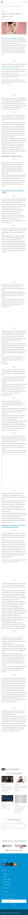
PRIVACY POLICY (7, 879)
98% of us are (14, 533)
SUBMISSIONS (7, 884)
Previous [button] (3, 846)
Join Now (6, 891)
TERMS (5, 876)
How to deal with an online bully (6, 806)
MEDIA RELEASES (7, 882)
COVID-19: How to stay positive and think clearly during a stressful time (20, 809)
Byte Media (16, 913)
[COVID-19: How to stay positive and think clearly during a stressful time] (20, 799)
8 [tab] (18, 850)
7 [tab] (16, 850)
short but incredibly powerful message (13, 436)
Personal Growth (14, 769)
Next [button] (24, 846)
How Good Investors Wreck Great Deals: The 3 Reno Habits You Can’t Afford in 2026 (7, 788)
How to (3, 11)
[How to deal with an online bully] (7, 798)
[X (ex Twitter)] (7, 864)
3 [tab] (9, 850)
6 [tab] (14, 850)
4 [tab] (11, 850)
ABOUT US (6, 874)
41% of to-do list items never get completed (13, 67)
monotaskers (21, 533)
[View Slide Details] (8, 846)
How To (7, 769)
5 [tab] (13, 850)
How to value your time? (15, 156)
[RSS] (15, 864)
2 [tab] (7, 850)
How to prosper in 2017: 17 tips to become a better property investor (13, 526)
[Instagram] (11, 864)
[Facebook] (3, 864)
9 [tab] (20, 850)
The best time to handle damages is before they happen (20, 787)
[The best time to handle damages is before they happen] (20, 779)
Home (3, 6)
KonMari (18, 646)
